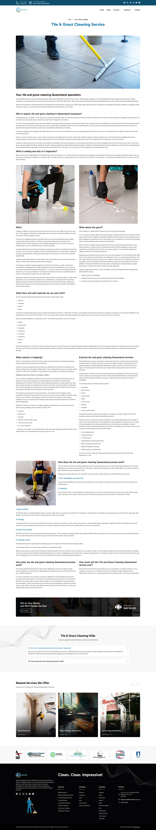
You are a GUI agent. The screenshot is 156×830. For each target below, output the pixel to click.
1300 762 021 (23, 3)
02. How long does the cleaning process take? (46, 661)
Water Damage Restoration (65, 795)
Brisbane (101, 792)
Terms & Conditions (84, 805)
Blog (80, 800)
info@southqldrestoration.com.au (130, 799)
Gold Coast (102, 797)
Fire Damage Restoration (65, 797)
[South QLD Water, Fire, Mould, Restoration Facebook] (124, 3)
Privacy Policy (83, 803)
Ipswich (101, 800)
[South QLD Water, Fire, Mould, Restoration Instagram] (130, 3)
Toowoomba (102, 816)
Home (102, 10)
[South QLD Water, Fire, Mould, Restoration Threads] (133, 3)
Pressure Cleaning (63, 805)
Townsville (102, 818)
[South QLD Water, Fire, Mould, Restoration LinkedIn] (139, 3)
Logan (100, 803)
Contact (137, 10)
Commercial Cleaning (64, 803)
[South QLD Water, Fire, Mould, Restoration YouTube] (136, 3)
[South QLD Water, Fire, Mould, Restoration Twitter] (127, 3)
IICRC (52, 827)
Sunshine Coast (103, 813)
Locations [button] (127, 10)
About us (81, 792)
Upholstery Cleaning (63, 811)
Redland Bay (102, 811)
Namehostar (137, 827)
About (109, 10)
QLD (100, 808)
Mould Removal (62, 792)
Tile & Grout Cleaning (64, 808)
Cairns (100, 795)
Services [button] (116, 10)
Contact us (82, 795)
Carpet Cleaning (62, 800)
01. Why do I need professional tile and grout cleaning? (49, 648)
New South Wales (104, 805)
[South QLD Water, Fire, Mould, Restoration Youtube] (30, 794)
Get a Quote (25, 610)
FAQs (80, 797)
